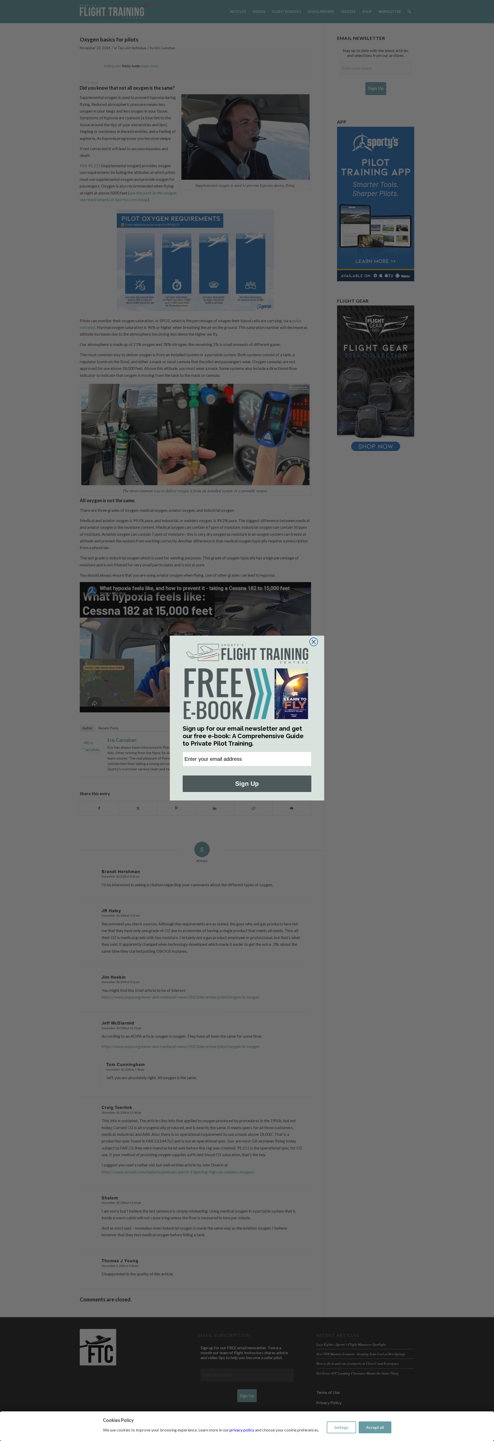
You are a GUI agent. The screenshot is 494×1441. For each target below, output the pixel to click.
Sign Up (247, 783)
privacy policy (242, 1429)
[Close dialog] (314, 642)
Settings (341, 1427)
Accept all (375, 1427)
